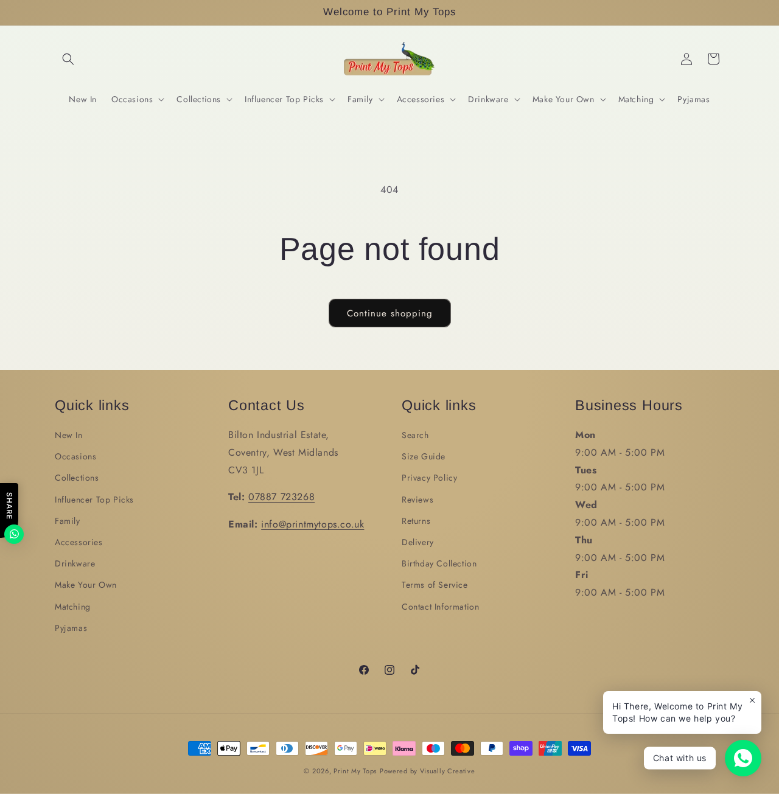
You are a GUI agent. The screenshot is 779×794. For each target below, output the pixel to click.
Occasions (75, 456)
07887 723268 (281, 497)
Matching (73, 607)
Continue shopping (390, 313)
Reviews (417, 499)
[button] (68, 59)
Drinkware (75, 563)
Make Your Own (86, 585)
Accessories (79, 542)
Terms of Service (435, 585)
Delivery (418, 542)
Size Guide (423, 456)
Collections (77, 478)
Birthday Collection (439, 563)
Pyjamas (71, 628)
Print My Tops (355, 771)
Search (415, 435)
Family (67, 521)
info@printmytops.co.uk (312, 524)
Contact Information (440, 607)
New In (69, 435)
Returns (416, 521)
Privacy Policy (429, 478)
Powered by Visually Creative (427, 771)
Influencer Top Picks (94, 499)
